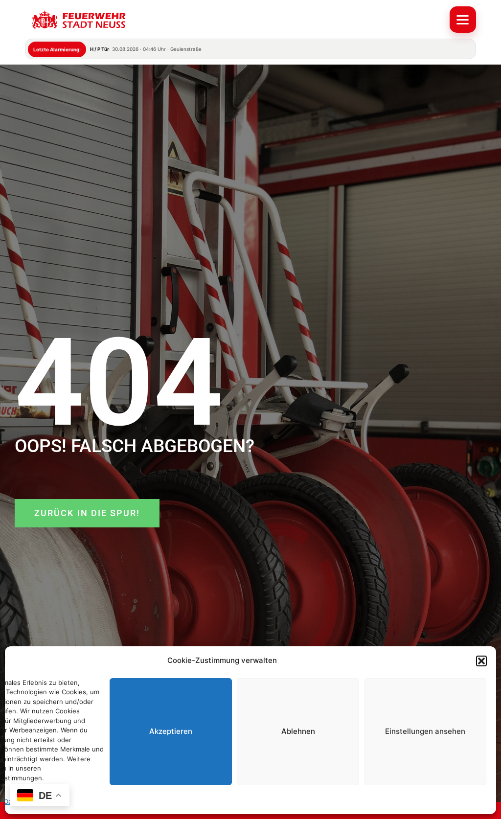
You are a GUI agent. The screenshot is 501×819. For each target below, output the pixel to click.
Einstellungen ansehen (425, 731)
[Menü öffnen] (463, 19)
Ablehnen (298, 731)
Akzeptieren (170, 731)
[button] (481, 661)
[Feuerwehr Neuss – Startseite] (234, 19)
